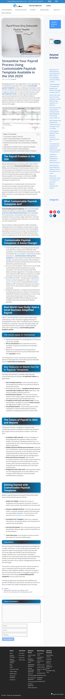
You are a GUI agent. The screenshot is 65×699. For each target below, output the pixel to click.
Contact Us (12, 679)
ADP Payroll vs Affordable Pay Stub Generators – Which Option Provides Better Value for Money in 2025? (55, 76)
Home (11, 653)
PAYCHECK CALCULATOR (21, 10)
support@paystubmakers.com (17, 1)
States (11, 667)
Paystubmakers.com (18, 515)
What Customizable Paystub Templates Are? (17, 139)
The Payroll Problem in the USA (13, 136)
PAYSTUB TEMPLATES (35, 5)
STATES (48, 5)
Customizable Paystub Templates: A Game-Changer (19, 141)
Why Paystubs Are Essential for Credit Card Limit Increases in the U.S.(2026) (55, 124)
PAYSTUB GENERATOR (7, 10)
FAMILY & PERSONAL (6, 13)
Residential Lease (41, 675)
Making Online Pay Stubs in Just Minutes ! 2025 (16, 590)
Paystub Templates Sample (12, 661)
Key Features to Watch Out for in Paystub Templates (19, 147)
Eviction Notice (41, 667)
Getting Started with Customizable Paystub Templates (20, 151)
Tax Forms (21, 653)
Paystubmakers (17, 695)
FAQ (56, 1)
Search (51, 39)
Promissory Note (32, 681)
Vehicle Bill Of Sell (32, 687)
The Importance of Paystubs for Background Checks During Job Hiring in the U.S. (55, 148)
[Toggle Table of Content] (37, 134)
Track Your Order (14, 669)
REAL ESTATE (57, 10)
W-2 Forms (21, 655)
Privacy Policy (13, 671)
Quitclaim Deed (41, 673)
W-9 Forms (21, 657)
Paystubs (6, 588)
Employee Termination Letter (31, 660)
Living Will (48, 659)
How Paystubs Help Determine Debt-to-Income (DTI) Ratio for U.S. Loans (55, 169)
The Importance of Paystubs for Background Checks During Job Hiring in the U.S (55, 88)
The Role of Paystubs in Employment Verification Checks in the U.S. (54, 158)
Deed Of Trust (40, 665)
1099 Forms (22, 660)
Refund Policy (13, 673)
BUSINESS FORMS (44, 10)
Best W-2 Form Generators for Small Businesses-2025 (18, 592)
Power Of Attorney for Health (49, 666)
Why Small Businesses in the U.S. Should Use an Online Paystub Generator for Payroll (54, 182)
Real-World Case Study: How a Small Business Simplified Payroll (20, 144)
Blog (11, 665)
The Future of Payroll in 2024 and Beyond (16, 149)
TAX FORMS (32, 10)
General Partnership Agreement (31, 670)
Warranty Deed (41, 681)
